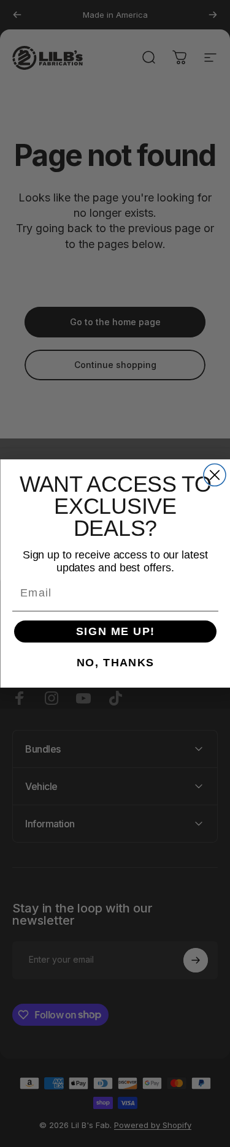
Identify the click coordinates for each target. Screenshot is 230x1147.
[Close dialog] (215, 475)
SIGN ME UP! (115, 631)
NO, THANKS (115, 662)
